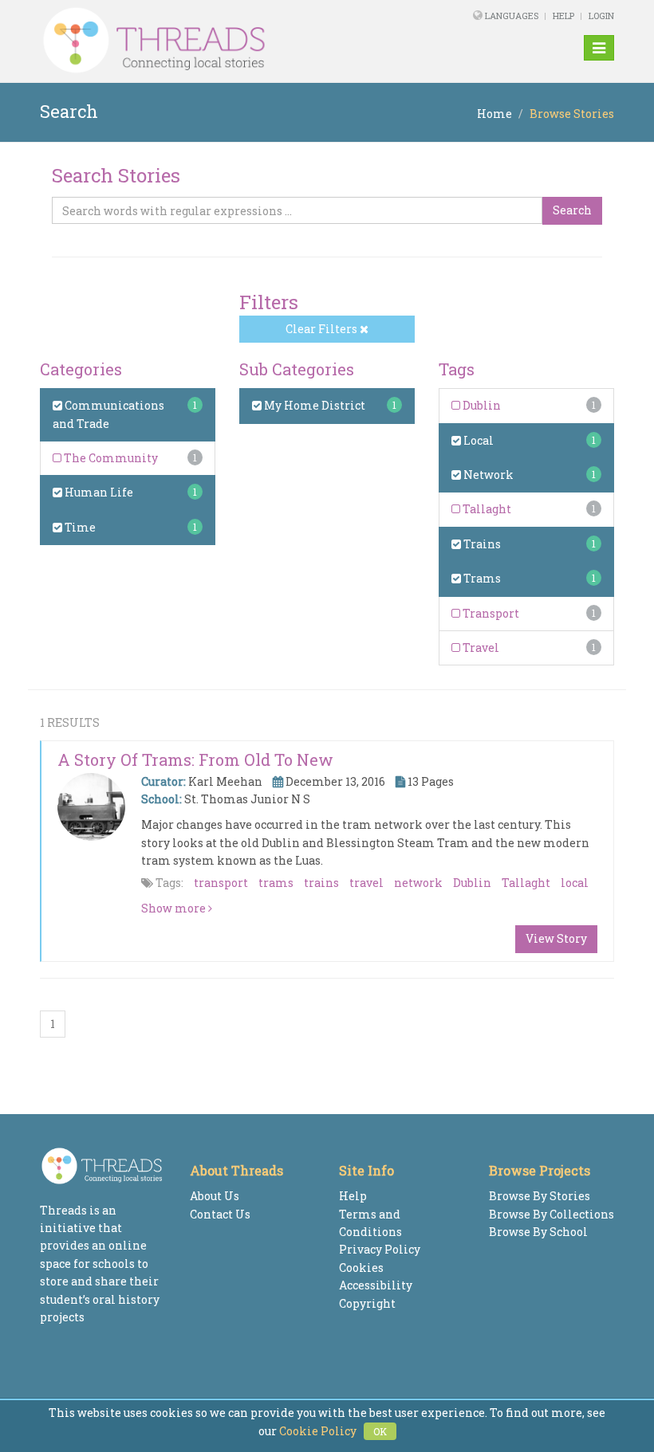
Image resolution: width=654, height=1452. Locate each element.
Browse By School (538, 1231)
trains (321, 882)
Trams (481, 578)
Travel (479, 647)
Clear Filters (323, 328)
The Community (109, 457)
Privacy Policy (379, 1249)
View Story (556, 938)
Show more (174, 908)
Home (494, 113)
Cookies (361, 1267)
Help (563, 16)
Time (79, 527)
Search (572, 210)
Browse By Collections (551, 1214)
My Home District (313, 405)
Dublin (480, 405)
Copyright (367, 1303)
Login (601, 16)
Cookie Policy (318, 1430)
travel (366, 882)
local (575, 882)
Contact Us (220, 1214)
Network (487, 474)
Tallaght (485, 508)
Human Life (97, 492)
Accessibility (375, 1285)
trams (276, 882)
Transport (489, 613)
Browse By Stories (539, 1195)
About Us (214, 1195)
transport (221, 882)
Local (477, 440)
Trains (481, 543)
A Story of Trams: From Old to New (195, 759)
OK (380, 1431)
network (418, 882)
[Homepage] (217, 40)
